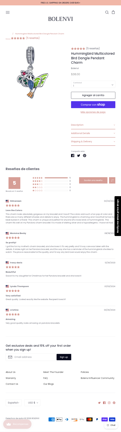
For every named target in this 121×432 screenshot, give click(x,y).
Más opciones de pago (93, 112)
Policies (85, 372)
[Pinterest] (112, 402)
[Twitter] (98, 402)
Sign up (64, 357)
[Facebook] (103, 402)
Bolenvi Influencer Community (97, 378)
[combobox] (93, 84)
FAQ (45, 378)
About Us (10, 372)
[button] (112, 180)
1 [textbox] (73, 85)
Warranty (11, 378)
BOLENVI (60, 19)
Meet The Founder (53, 372)
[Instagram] (108, 402)
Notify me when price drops (117, 216)
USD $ (31, 402)
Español (13, 402)
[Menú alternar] (8, 12)
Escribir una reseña (93, 180)
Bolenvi (75, 68)
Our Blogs (48, 384)
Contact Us (12, 384)
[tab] (93, 125)
